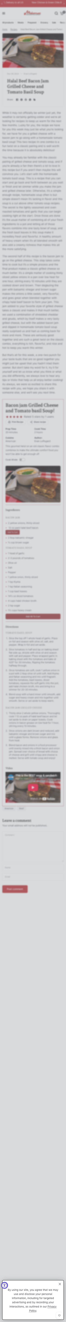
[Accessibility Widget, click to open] (4, 1285)
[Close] (60, 1284)
